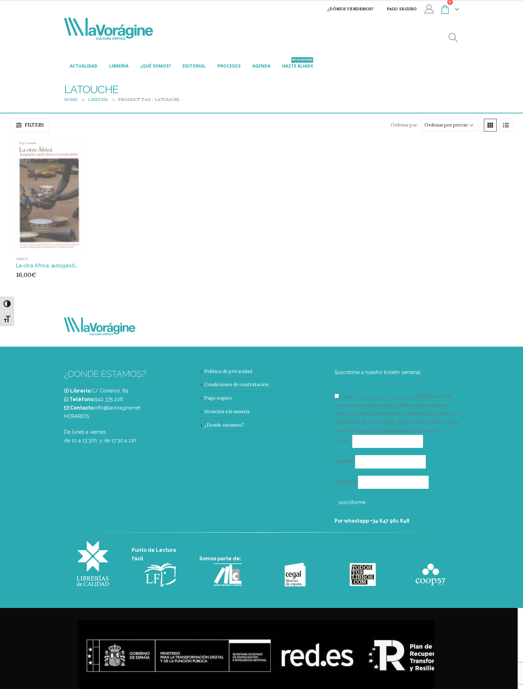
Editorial (194, 66)
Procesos (229, 66)
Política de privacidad (228, 371)
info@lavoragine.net (117, 408)
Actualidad (83, 66)
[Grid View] (490, 125)
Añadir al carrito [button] (66, 150)
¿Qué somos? (155, 66)
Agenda (261, 66)
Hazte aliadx (297, 64)
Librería (118, 66)
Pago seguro (402, 8)
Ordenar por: (404, 125)
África (22, 259)
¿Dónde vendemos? (350, 8)
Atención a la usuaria (226, 411)
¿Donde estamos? (224, 425)
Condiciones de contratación (236, 384)
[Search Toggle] (453, 38)
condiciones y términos (386, 396)
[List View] (506, 125)
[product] (48, 195)
